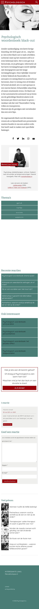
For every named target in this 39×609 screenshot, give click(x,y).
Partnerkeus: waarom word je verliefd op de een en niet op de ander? (22, 514)
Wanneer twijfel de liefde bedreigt (23, 507)
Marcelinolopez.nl (11, 574)
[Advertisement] (19, 244)
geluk (19, 203)
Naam (5, 465)
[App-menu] (2, 2)
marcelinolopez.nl (26, 176)
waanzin (19, 217)
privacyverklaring (10, 589)
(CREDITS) (35, 29)
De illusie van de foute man (20, 538)
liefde (19, 208)
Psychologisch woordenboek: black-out (18, 38)
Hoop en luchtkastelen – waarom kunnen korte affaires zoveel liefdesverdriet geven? (23, 546)
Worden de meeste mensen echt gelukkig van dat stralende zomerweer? (23, 530)
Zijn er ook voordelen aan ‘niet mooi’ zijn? (17, 289)
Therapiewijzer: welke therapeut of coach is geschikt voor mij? (22, 522)
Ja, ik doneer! (19, 388)
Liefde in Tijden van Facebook (17, 187)
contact (7, 586)
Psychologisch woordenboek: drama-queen (18, 276)
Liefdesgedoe (17, 185)
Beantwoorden (8, 424)
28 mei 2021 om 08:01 (9, 412)
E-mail (5, 473)
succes (19, 212)
